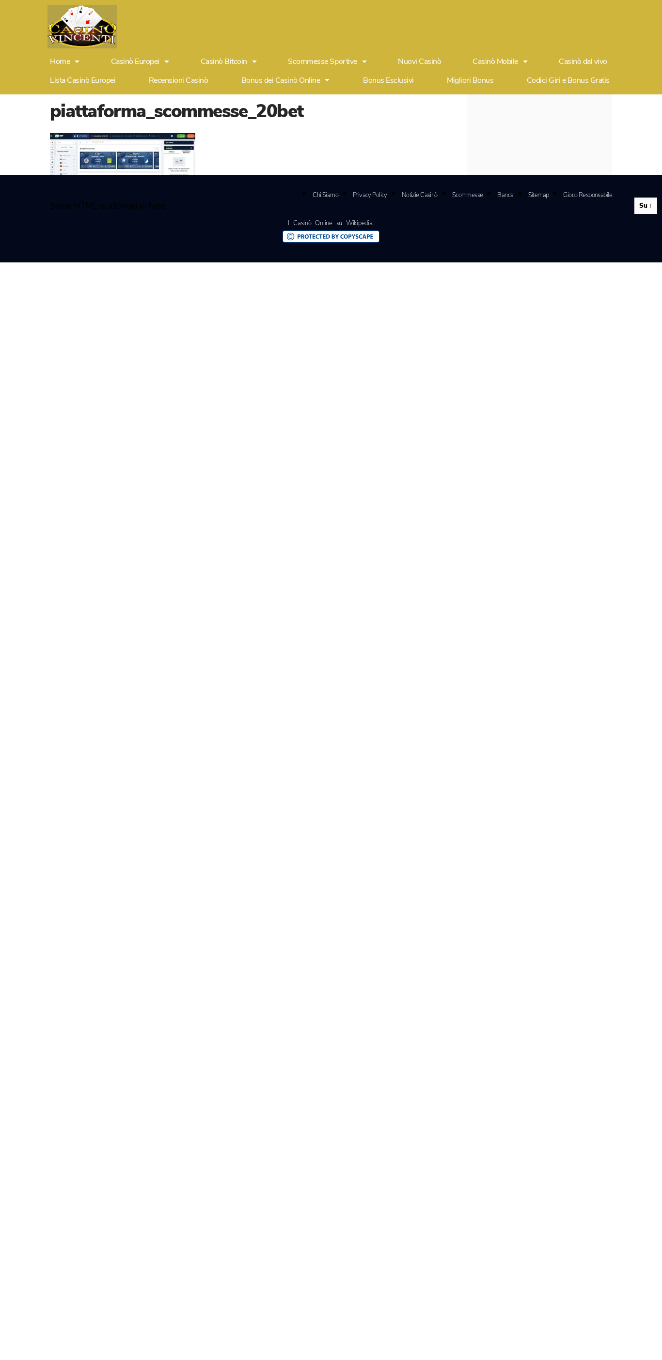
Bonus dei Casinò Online (280, 80)
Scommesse (467, 195)
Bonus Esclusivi (388, 80)
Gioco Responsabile (587, 195)
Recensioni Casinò (178, 80)
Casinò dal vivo (583, 61)
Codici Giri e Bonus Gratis (568, 80)
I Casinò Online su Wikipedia (330, 223)
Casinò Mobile (495, 61)
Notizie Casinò (420, 195)
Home (60, 61)
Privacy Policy (370, 195)
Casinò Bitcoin (224, 61)
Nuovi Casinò (419, 61)
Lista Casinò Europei (82, 80)
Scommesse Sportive (322, 61)
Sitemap (538, 195)
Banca (505, 195)
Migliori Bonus (470, 80)
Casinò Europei (135, 61)
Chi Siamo (325, 195)
